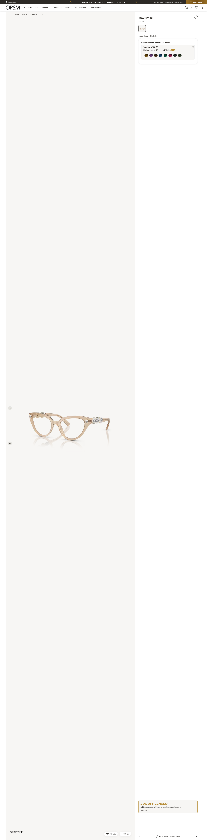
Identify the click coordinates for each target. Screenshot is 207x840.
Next (136, 2)
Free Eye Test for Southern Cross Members (168, 2)
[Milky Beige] (142, 28)
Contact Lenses (31, 7)
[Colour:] (168, 55)
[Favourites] (196, 7)
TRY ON (109, 834)
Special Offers (95, 7)
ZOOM (123, 834)
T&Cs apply (144, 810)
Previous (71, 2)
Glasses (44, 7)
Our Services (80, 7)
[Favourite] (196, 16)
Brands (68, 7)
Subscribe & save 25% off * (103, 2)
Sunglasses (57, 7)
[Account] (191, 7)
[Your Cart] (201, 7)
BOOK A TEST (198, 2)
